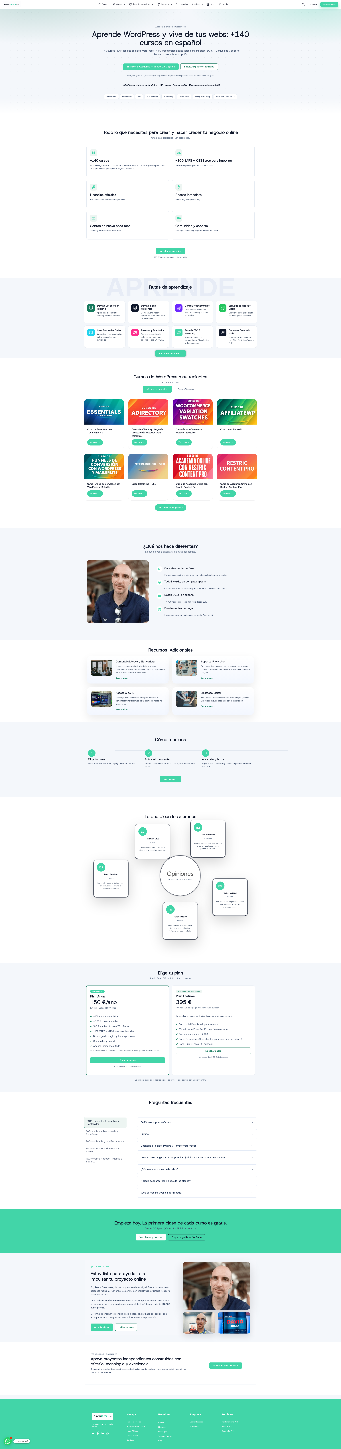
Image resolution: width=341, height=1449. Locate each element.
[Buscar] (303, 4)
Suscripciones (329, 4)
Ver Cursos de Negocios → (170, 507)
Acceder (313, 4)
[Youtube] (93, 1433)
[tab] (157, 389)
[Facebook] (98, 1433)
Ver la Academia (101, 1327)
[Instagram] (103, 1433)
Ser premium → (123, 678)
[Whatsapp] (107, 1433)
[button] (8, 1441)
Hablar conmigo (126, 1327)
